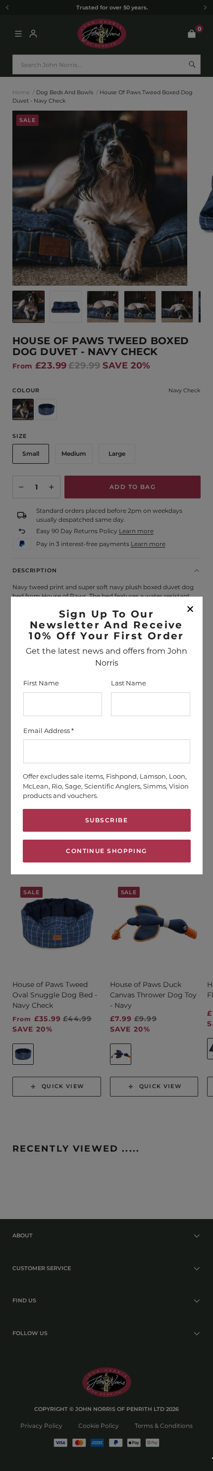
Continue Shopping (106, 851)
